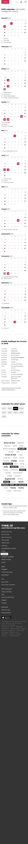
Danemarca (7, 458)
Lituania (5, 470)
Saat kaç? (12, 634)
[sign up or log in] (21, 2)
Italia (6, 467)
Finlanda (6, 461)
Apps (3, 566)
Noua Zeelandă (17, 473)
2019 (9, 18)
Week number (6, 559)
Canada (11, 452)
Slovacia (13, 482)
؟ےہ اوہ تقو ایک (4, 635)
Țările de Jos (17, 491)
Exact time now (6, 532)
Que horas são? (20, 630)
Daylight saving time (9, 97)
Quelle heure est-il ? (15, 628)
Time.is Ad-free (6, 592)
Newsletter (5, 575)
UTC (2, 579)
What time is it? (5, 626)
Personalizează (6, 589)
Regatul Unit (10, 479)
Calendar (4, 554)
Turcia (13, 488)
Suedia (6, 488)
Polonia (9, 476)
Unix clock (4, 582)
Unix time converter (8, 585)
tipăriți (13, 514)
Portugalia (18, 476)
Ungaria (9, 491)
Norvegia (8, 473)
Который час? (12, 630)
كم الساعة (23, 628)
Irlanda (22, 464)
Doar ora (4, 545)
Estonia (22, 458)
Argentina (20, 443)
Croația (20, 455)
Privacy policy (6, 613)
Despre (3, 600)
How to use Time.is (7, 597)
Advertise (4, 607)
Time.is (5, 2)
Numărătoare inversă (8, 548)
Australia (7, 446)
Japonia (14, 467)
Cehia (17, 452)
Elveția (15, 458)
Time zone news (6, 572)
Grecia (15, 11)
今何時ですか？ (5, 634)
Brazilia (22, 449)
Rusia (6, 482)
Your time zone (6, 537)
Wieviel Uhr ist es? (14, 632)
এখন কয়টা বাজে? (4, 630)
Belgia (21, 446)
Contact (4, 603)
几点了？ (13, 626)
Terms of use (5, 610)
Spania (21, 482)
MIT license (11, 390)
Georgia (21, 461)
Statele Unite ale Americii (14, 485)
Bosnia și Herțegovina (9, 449)
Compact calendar (7, 557)
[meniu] (25, 2)
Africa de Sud (9, 443)
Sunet (3, 562)
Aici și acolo (5, 534)
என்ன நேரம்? (19, 634)
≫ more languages (14, 635)
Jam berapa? (4, 632)
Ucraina (21, 488)
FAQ (2, 594)
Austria (15, 446)
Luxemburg (14, 470)
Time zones (5, 540)
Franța (14, 461)
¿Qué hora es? (5, 628)
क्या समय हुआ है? (19, 626)
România (20, 479)
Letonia (21, 467)
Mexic (22, 470)
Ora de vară (5, 543)
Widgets (4, 569)
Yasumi (13, 388)
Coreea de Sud (10, 455)
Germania (8, 464)
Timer (3, 551)
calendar (13, 10)
